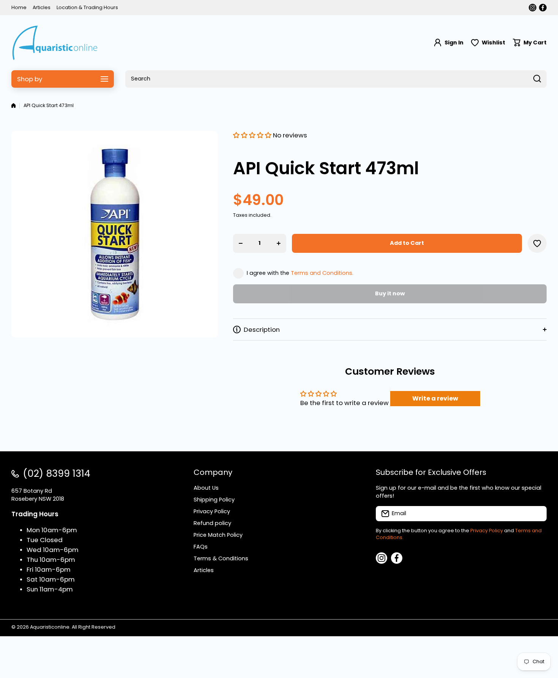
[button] (530, 43)
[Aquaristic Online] (55, 43)
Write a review (435, 398)
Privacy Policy (486, 530)
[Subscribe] (537, 513)
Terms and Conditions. (322, 273)
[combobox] (336, 79)
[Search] (537, 79)
